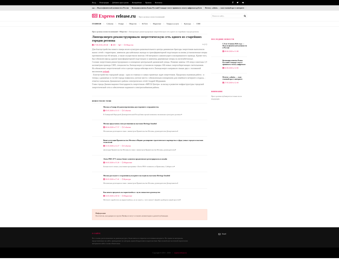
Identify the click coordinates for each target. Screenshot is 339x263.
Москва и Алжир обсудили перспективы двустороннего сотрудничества (131, 107)
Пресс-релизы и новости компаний (105, 32)
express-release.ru (180, 253)
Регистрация (104, 3)
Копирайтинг (137, 3)
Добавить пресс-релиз (120, 3)
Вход (94, 3)
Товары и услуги (172, 24)
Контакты (158, 3)
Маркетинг (157, 24)
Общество (133, 24)
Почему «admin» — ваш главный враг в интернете (213, 8)
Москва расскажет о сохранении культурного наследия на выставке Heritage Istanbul (136, 176)
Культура (187, 24)
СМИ (198, 24)
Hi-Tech (145, 24)
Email (224, 234)
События (109, 24)
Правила (148, 3)
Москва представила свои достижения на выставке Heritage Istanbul (130, 124)
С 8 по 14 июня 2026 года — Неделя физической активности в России (234, 46)
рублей (106, 71)
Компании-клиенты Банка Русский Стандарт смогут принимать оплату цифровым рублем (156, 8)
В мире (121, 24)
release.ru (116, 16)
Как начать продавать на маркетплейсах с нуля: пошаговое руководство (131, 192)
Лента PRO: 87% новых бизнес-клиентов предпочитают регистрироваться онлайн (135, 159)
